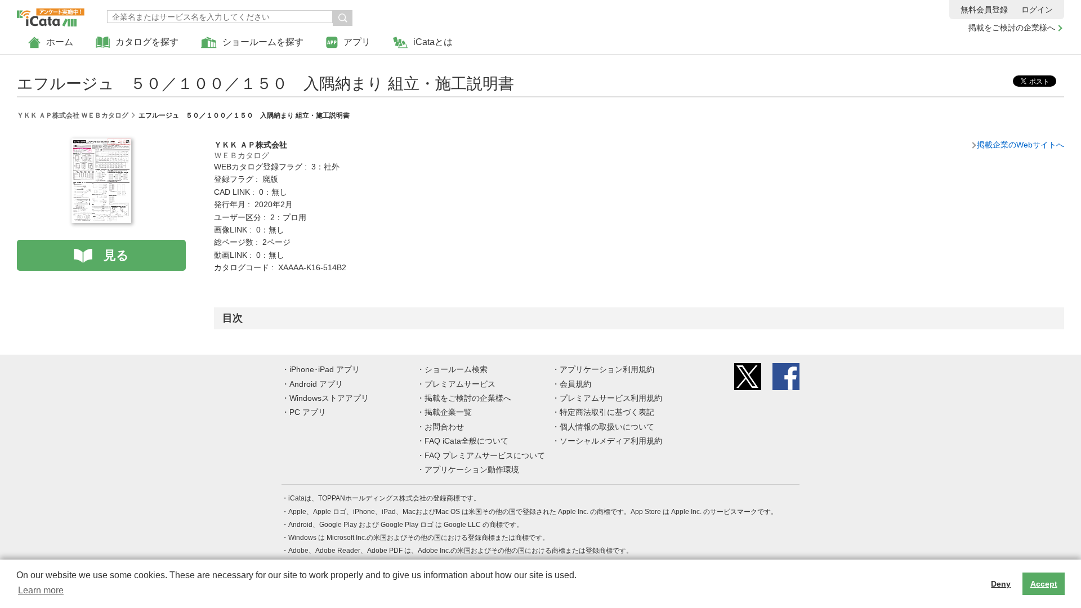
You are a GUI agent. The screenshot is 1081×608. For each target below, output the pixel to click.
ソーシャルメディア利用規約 (611, 440)
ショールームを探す (262, 42)
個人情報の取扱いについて (607, 426)
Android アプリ (316, 383)
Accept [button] (1043, 583)
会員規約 (575, 383)
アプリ (356, 42)
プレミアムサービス (460, 383)
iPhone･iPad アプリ (324, 369)
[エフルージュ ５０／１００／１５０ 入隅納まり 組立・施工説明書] (101, 144)
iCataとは (433, 42)
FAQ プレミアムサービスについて (485, 455)
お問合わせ (444, 426)
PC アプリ (307, 412)
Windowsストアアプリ (329, 398)
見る (116, 255)
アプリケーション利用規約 (607, 369)
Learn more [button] (41, 590)
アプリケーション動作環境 (472, 469)
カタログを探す (146, 42)
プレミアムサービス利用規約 (611, 398)
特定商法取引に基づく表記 (607, 412)
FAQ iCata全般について (466, 440)
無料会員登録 (984, 9)
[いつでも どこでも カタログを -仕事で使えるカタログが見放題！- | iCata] (50, 14)
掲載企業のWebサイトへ (1020, 144)
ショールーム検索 (456, 369)
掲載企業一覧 (448, 412)
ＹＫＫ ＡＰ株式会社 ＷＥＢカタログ (72, 115)
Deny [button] (1001, 583)
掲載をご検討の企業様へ (1011, 27)
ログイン (1037, 9)
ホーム (59, 42)
